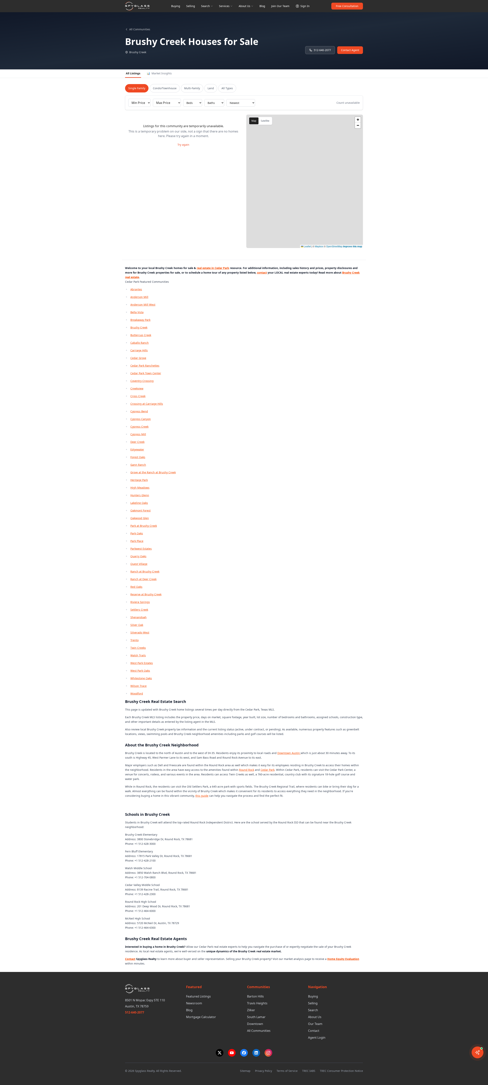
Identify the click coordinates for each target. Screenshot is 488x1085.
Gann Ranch (138, 465)
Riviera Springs (140, 602)
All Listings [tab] (133, 73)
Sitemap (245, 1071)
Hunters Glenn (139, 495)
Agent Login (316, 1037)
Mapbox (319, 246)
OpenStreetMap (334, 246)
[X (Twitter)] (219, 1053)
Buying (175, 6)
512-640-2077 (322, 50)
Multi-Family (192, 88)
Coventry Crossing (142, 381)
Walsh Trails (138, 655)
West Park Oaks (140, 670)
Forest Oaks (137, 457)
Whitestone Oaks (141, 678)
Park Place (136, 541)
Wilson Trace (138, 686)
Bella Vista (137, 312)
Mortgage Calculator (201, 1017)
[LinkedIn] (256, 1053)
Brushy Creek (138, 327)
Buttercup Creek (140, 335)
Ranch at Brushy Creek (144, 571)
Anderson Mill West (142, 304)
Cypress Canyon (140, 419)
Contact (313, 1031)
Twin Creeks (138, 648)
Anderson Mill (139, 297)
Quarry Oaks (138, 556)
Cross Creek (137, 396)
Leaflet (307, 246)
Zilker (251, 1010)
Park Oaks (136, 533)
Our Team (315, 1024)
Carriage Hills (139, 350)
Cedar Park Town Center (145, 373)
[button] (358, 120)
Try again (183, 144)
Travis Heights (257, 1003)
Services (224, 6)
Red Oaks (136, 587)
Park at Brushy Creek (143, 526)
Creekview (136, 388)
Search (205, 6)
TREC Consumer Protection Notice (341, 1071)
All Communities (139, 29)
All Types (227, 88)
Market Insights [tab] (159, 73)
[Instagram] (268, 1053)
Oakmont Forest (140, 510)
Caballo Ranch (139, 343)
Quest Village (138, 564)
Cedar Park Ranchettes (144, 365)
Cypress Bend (139, 411)
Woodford (136, 693)
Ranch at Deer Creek (143, 579)
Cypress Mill (138, 434)
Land (211, 88)
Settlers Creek (139, 609)
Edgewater (137, 449)
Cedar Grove (138, 358)
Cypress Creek (139, 426)
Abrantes (136, 289)
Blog (262, 6)
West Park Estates (141, 663)
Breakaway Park (140, 320)
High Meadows (139, 487)
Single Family (136, 88)
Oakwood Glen (139, 518)
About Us (244, 6)
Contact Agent (350, 50)
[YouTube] (232, 1053)
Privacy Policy (263, 1071)
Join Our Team (280, 6)
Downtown (255, 1024)
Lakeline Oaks (139, 503)
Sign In (305, 6)
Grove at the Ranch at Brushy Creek (153, 472)
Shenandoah (138, 617)
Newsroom (194, 1003)
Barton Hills (255, 996)
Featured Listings (198, 996)
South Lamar (256, 1017)
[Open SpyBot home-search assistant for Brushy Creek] (477, 1052)
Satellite (265, 120)
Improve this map (352, 246)
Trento (134, 640)
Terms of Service (287, 1071)
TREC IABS (308, 1071)
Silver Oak (136, 625)
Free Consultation (347, 6)
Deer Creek (137, 442)
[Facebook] (244, 1053)
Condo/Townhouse (165, 88)
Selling (190, 6)
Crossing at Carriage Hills (146, 404)
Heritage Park (139, 480)
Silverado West (139, 632)
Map (253, 120)
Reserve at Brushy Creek (145, 594)
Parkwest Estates (141, 548)
